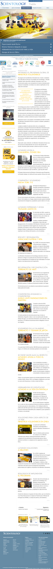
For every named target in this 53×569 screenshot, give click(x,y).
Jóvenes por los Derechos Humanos (43, 560)
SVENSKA (14, 542)
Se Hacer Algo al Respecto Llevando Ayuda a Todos (9, 90)
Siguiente (30, 55)
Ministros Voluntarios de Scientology (42, 548)
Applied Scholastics (15, 66)
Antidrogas (32, 65)
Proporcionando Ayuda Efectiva (11, 44)
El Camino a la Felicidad (9, 66)
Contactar (27, 550)
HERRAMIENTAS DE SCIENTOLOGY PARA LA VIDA (17, 50)
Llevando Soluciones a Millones (8, 99)
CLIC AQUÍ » (8, 142)
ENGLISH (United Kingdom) (6, 542)
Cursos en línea (28, 547)
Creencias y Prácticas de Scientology (29, 540)
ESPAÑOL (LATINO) (16, 543)
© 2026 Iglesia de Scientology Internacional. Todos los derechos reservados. (15, 567)
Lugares (26, 551)
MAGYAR (14, 539)
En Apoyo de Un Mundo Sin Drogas (43, 555)
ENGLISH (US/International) (6, 540)
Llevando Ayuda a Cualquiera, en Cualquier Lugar (8, 80)
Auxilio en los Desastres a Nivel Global (8, 83)
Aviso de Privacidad (29, 568)
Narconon (26, 65)
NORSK (14, 541)
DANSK (4, 544)
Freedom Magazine (42, 552)
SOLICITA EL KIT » (8, 171)
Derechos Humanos (37, 66)
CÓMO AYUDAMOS (8, 69)
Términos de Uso (43, 568)
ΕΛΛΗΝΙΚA (15, 547)
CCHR (43, 65)
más (48, 177)
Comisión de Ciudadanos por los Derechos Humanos (43, 562)
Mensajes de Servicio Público (10, 52)
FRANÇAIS (5, 545)
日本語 (4, 548)
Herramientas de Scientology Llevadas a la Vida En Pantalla (8, 93)
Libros (48, 7)
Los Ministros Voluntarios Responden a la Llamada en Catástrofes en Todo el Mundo (8, 86)
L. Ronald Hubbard (5, 7)
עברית (4, 547)
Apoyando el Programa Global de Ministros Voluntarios (8, 77)
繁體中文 (4, 551)
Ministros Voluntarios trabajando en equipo (14, 47)
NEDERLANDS (5, 552)
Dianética (40, 540)
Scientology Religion (42, 542)
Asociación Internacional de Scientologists (43, 550)
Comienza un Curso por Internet (43, 546)
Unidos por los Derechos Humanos (43, 558)
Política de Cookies (36, 568)
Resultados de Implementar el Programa (8, 102)
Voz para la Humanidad (29, 542)
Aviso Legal (48, 568)
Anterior (22, 55)
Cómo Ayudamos (3, 66)
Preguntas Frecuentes (37, 7)
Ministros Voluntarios (26, 7)
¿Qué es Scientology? (16, 7)
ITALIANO (14, 548)
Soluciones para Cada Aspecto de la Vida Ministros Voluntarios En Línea (8, 96)
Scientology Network (42, 541)
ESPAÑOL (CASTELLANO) (15, 545)
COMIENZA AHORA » (8, 123)
